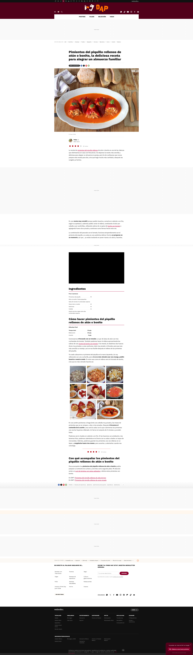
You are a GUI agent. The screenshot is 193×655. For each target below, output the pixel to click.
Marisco (119, 41)
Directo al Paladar (96, 618)
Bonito (90, 484)
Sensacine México (84, 638)
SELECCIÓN (102, 16)
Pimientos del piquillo (100, 484)
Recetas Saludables (72, 582)
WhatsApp (121, 12)
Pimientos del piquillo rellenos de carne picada (90, 480)
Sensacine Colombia (82, 642)
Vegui (85, 571)
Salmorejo (85, 560)
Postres (71, 571)
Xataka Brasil (58, 641)
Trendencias (120, 618)
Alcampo (77, 41)
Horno (108, 41)
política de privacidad (118, 576)
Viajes (56, 576)
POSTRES (82, 16)
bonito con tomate (114, 226)
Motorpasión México (107, 639)
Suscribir (124, 573)
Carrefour (70, 41)
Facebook (134, 12)
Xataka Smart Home (58, 626)
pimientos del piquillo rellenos (88, 150)
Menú (55, 12)
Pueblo (83, 41)
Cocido (113, 41)
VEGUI (112, 16)
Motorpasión (107, 618)
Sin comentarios (75, 65)
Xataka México (58, 638)
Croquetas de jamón (106, 560)
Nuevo (58, 12)
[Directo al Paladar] (96, 8)
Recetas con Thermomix (58, 572)
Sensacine (82, 618)
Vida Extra (69, 620)
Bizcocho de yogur (117, 560)
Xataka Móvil (58, 620)
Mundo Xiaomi (58, 629)
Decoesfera (119, 620)
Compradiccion (120, 622)
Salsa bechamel (128, 560)
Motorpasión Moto (109, 620)
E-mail (138, 12)
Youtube (128, 12)
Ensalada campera (94, 560)
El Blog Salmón (133, 618)
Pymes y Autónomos (132, 621)
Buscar (62, 12)
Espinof (81, 620)
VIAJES (91, 16)
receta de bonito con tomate (88, 344)
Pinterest (124, 594)
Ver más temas (59, 594)
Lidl (65, 41)
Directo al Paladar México (96, 639)
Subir (133, 609)
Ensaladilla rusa (69, 560)
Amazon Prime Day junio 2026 (60, 587)
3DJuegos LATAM (71, 638)
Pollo (56, 581)
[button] (76, 140)
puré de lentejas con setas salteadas (87, 471)
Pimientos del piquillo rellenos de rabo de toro (90, 478)
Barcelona (102, 41)
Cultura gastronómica (88, 577)
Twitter (84, 66)
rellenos (111, 484)
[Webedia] (59, 609)
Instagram (131, 12)
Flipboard (86, 66)
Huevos (86, 586)
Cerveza (96, 41)
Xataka (56, 618)
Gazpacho (89, 41)
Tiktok (124, 12)
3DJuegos (69, 618)
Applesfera (57, 622)
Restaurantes (88, 581)
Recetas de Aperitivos (80, 484)
